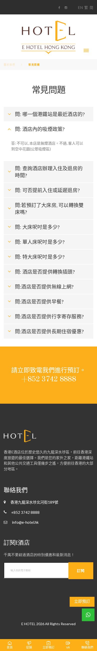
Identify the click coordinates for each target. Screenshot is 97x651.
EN (80, 7)
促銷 (29, 647)
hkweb (62, 629)
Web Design (43, 629)
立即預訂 (82, 601)
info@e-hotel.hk (25, 522)
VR (68, 647)
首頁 (10, 647)
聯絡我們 (87, 647)
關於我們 (9, 64)
